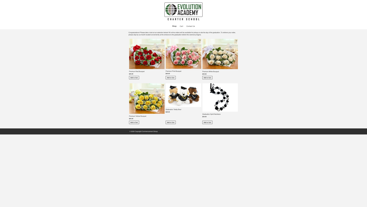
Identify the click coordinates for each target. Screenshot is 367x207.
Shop (174, 26)
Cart (181, 26)
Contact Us (190, 26)
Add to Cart (134, 78)
